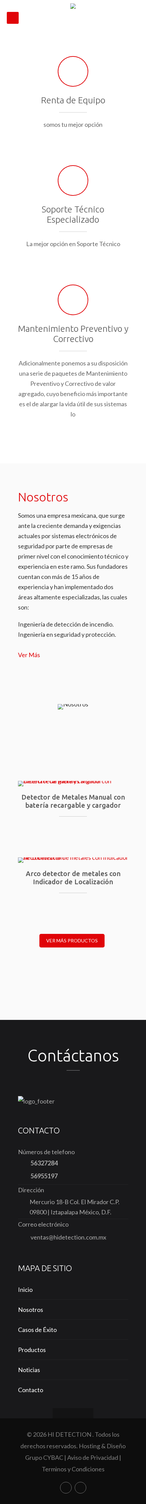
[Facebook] (66, 1487)
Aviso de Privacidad (92, 1457)
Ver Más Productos (72, 940)
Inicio (25, 1289)
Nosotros (30, 1309)
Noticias (29, 1369)
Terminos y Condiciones (73, 1469)
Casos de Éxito (37, 1329)
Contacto (30, 1390)
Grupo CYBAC (44, 1457)
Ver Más (29, 655)
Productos (32, 1349)
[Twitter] (80, 1487)
